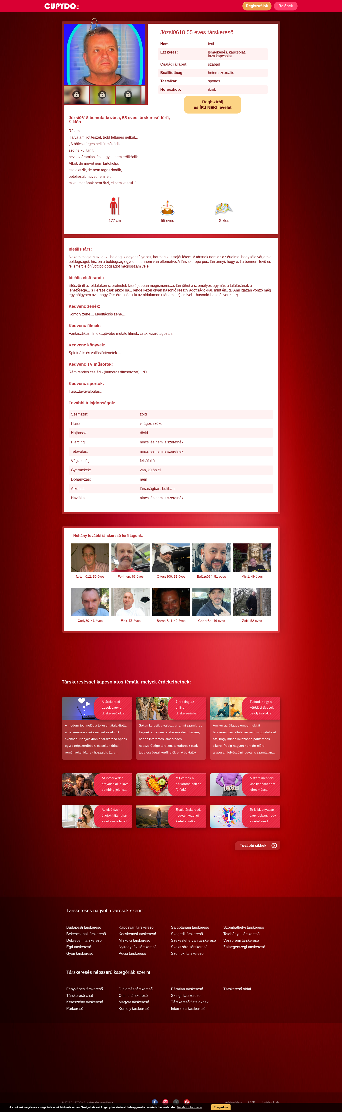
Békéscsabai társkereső (86, 934)
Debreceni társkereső (84, 940)
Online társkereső (133, 996)
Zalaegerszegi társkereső (244, 947)
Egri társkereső (78, 947)
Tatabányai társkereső (241, 934)
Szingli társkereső (186, 996)
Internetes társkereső (188, 1009)
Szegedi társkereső (187, 934)
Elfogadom (221, 1107)
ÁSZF (251, 1102)
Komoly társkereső (134, 1009)
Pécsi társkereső (132, 953)
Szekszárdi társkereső (189, 947)
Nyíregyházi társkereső (138, 947)
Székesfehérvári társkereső (193, 940)
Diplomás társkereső (136, 989)
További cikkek (253, 845)
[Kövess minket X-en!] (176, 1102)
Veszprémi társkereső (241, 940)
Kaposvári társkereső (136, 927)
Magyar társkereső (134, 1002)
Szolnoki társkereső (187, 953)
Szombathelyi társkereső (243, 927)
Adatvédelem (233, 1102)
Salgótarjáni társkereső (190, 927)
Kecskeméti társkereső (137, 934)
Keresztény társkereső (84, 1002)
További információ (189, 1107)
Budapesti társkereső (83, 927)
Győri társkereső (79, 953)
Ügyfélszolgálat (270, 1102)
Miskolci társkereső (134, 940)
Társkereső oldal (237, 989)
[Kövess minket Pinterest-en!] (187, 1102)
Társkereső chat (79, 996)
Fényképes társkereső (84, 989)
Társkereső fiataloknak (189, 1002)
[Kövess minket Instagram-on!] (165, 1102)
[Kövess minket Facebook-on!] (155, 1102)
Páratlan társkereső (187, 989)
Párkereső (74, 1009)
